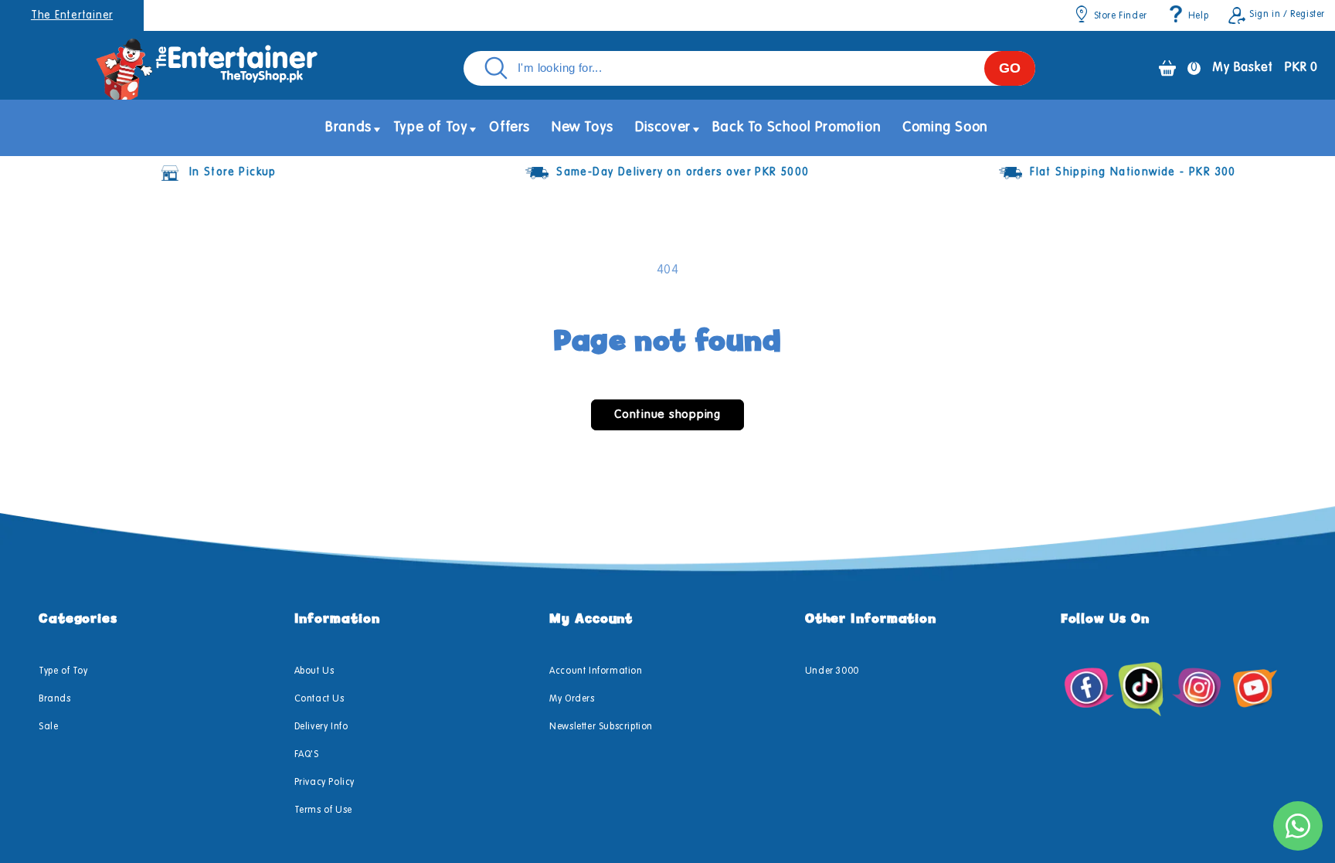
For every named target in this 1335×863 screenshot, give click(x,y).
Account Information (595, 671)
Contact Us (319, 699)
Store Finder (1120, 16)
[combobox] (749, 68)
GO (1010, 68)
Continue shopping (667, 414)
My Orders (571, 699)
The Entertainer (72, 15)
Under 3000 (832, 671)
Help (1198, 16)
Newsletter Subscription (601, 727)
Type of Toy (63, 671)
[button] (348, 128)
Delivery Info (321, 727)
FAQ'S (306, 754)
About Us (314, 671)
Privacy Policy (324, 782)
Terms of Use (323, 810)
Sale (48, 727)
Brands (55, 699)
